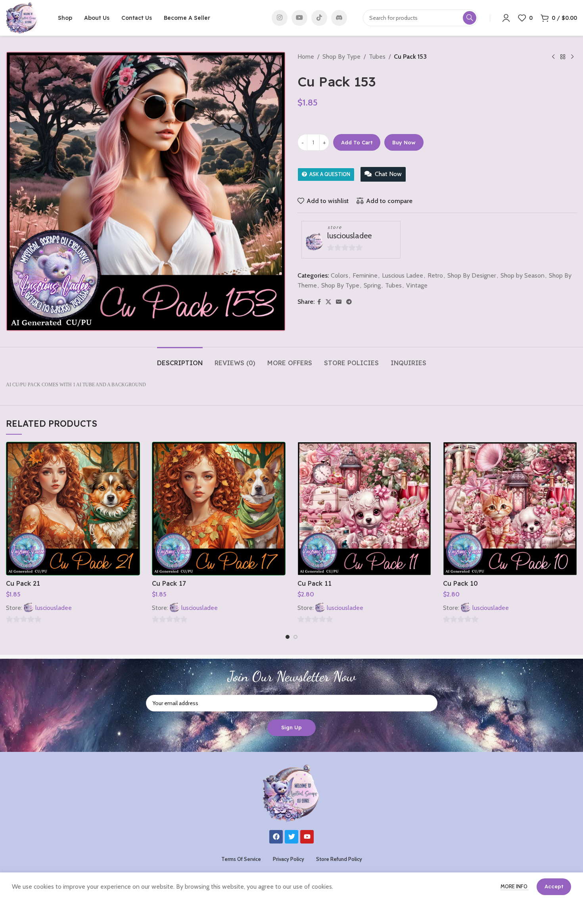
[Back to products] (563, 57)
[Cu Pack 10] (510, 508)
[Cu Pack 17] (219, 508)
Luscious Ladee (402, 275)
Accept (554, 886)
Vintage (417, 285)
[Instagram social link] (280, 18)
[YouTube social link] (299, 18)
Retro (435, 275)
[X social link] (328, 302)
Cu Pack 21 (23, 583)
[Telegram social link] (349, 302)
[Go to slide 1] (288, 637)
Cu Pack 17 (169, 583)
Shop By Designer (471, 275)
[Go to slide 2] (295, 637)
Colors (339, 275)
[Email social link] (339, 302)
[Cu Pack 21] (73, 508)
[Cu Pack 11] (364, 508)
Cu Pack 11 (314, 583)
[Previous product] (553, 57)
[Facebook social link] (319, 302)
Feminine (365, 275)
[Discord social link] (339, 18)
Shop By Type (341, 56)
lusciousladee (349, 235)
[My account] (506, 18)
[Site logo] (22, 17)
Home (305, 56)
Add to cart (356, 142)
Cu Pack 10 (460, 583)
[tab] (180, 359)
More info (515, 886)
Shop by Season (523, 275)
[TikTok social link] (319, 18)
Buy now (404, 142)
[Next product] (572, 57)
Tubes (377, 56)
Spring (372, 285)
